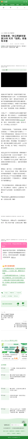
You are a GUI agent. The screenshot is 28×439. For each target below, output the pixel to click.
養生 (6, 4)
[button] (26, 4)
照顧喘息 (12, 292)
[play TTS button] (7, 70)
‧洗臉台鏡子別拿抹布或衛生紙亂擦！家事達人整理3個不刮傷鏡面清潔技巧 (13, 282)
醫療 (17, 4)
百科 (22, 4)
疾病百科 (23, 431)
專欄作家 (19, 433)
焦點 (2, 4)
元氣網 (5, 33)
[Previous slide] (2, 350)
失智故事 (18, 292)
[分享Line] (10, 7)
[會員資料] (24, 1)
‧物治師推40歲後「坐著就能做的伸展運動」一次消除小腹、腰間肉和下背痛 (13, 270)
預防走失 (16, 296)
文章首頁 (13, 433)
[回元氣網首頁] (5, 2)
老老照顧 (10, 296)
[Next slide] (26, 350)
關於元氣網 (5, 431)
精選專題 (17, 431)
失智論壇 (12, 4)
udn (2, 33)
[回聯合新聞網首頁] (2, 2)
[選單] (26, 1)
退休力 (8, 433)
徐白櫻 (3, 296)
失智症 (22, 120)
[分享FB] (3, 7)
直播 (5, 352)
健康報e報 (6, 425)
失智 (8, 33)
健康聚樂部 (12, 431)
